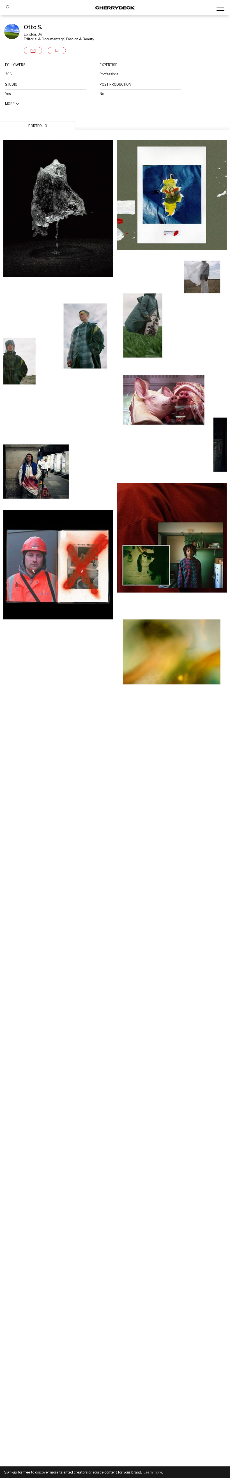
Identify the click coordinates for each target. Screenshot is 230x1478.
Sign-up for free (17, 1472)
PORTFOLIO (37, 126)
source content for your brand (117, 1472)
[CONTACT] (33, 50)
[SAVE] (57, 50)
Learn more (153, 1472)
